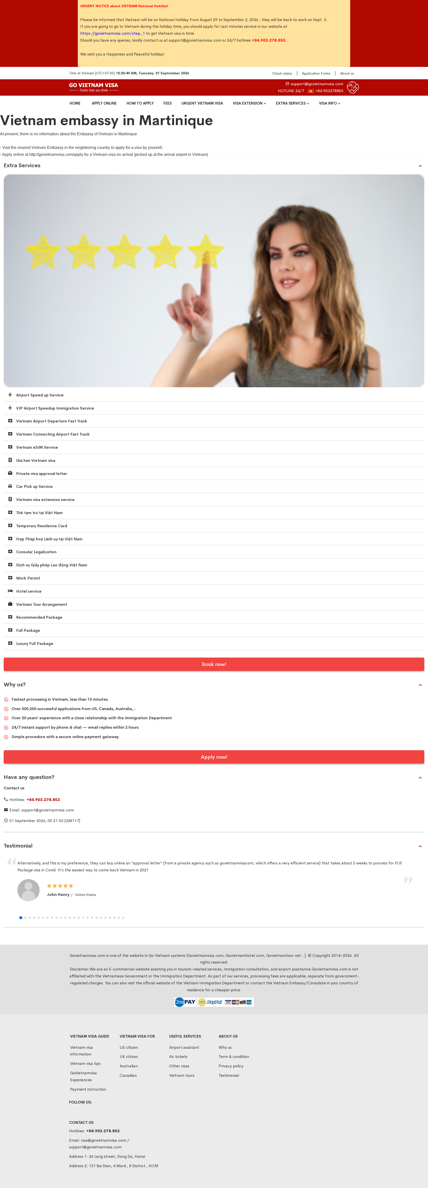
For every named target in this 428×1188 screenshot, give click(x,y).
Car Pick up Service (34, 486)
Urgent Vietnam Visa (202, 103)
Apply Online (104, 103)
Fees (167, 103)
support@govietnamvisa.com (195, 40)
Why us (225, 1047)
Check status (282, 73)
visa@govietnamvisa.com (103, 1140)
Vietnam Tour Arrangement (41, 604)
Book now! (214, 664)
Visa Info (328, 103)
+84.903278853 (329, 90)
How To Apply (140, 103)
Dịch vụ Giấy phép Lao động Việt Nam (51, 565)
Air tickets (178, 1056)
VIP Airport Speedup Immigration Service (54, 408)
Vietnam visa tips (85, 1063)
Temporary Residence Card (41, 525)
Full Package (27, 630)
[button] (21, 917)
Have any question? (29, 777)
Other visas (179, 1066)
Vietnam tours (181, 1075)
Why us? (15, 684)
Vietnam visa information (81, 1051)
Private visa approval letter (41, 473)
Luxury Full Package (34, 643)
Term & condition (234, 1056)
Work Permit (27, 578)
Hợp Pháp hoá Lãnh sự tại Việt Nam (48, 539)
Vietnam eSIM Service (36, 447)
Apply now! (214, 757)
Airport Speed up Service (39, 395)
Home (75, 103)
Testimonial (18, 846)
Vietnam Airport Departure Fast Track (51, 421)
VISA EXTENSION (248, 103)
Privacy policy (231, 1066)
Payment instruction (88, 1089)
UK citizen (129, 1056)
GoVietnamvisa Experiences (83, 1076)
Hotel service (28, 591)
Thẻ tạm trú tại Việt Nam (39, 512)
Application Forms (316, 73)
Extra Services (291, 103)
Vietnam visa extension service (45, 499)
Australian (129, 1066)
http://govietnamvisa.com (51, 154)
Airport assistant (184, 1047)
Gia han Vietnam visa (35, 460)
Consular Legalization (35, 551)
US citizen (129, 1047)
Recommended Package (38, 617)
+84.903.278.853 (43, 799)
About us (347, 73)
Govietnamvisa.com (330, 969)
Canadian (128, 1075)
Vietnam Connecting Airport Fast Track (52, 434)
